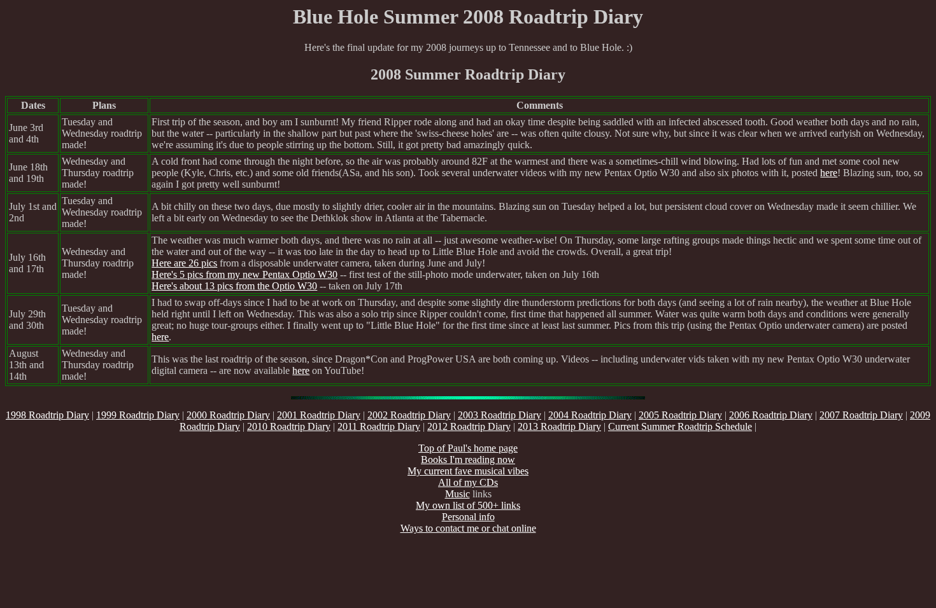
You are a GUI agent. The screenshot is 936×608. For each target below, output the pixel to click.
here (828, 172)
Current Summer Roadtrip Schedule (680, 426)
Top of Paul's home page (468, 448)
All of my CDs (468, 482)
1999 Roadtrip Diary (138, 415)
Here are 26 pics (184, 263)
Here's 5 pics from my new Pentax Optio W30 (244, 274)
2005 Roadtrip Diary (680, 415)
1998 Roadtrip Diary (47, 415)
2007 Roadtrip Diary (861, 415)
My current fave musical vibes (468, 471)
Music (457, 493)
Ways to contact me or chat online (468, 528)
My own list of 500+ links (468, 505)
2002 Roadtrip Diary (409, 415)
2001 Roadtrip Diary (318, 415)
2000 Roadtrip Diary (228, 415)
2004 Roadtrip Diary (590, 415)
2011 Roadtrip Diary (378, 426)
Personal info (468, 516)
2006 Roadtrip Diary (770, 415)
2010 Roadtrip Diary (288, 426)
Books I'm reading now (468, 459)
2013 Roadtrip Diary (559, 426)
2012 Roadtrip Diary (469, 426)
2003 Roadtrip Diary (499, 415)
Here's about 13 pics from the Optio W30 (234, 285)
